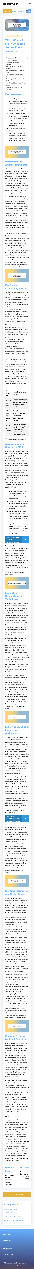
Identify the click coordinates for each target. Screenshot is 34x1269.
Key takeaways (12, 60)
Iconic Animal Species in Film (14, 1220)
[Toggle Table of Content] (25, 58)
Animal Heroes (9, 1213)
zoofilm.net (10, 3)
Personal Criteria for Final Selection (14, 88)
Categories (7, 1240)
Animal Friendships (10, 1209)
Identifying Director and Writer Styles (16, 84)
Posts (5, 1243)
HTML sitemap (8, 1254)
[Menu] (30, 4)
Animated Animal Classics (14, 35)
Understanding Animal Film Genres (14, 63)
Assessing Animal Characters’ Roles (16, 71)
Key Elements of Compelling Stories (15, 67)
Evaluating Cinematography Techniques (15, 76)
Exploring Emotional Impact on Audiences (16, 80)
